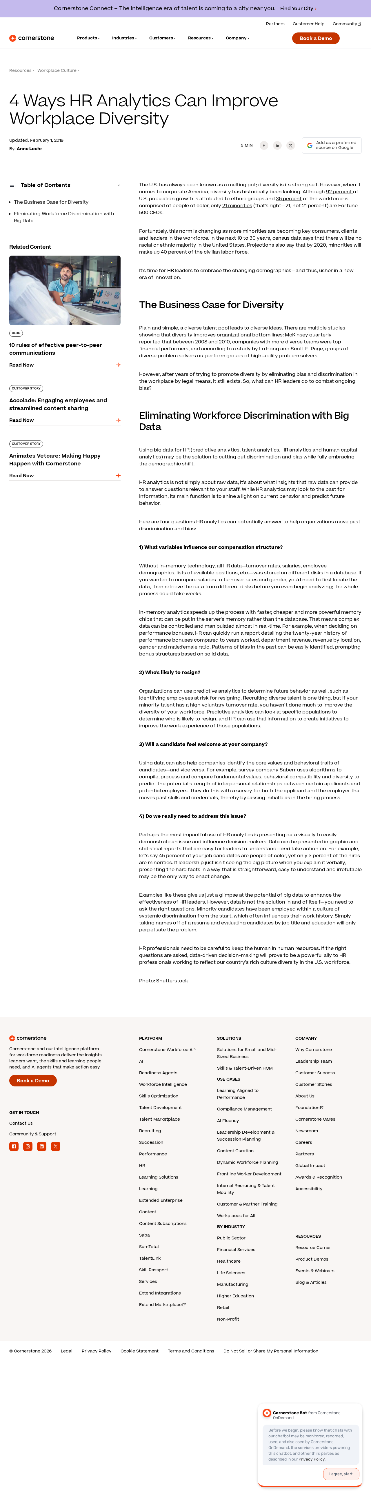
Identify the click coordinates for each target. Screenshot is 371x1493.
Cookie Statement (140, 1351)
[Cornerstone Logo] (31, 38)
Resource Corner (313, 1248)
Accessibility (308, 1189)
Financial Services (236, 1250)
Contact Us (21, 1123)
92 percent (339, 191)
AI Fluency (228, 1121)
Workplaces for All (236, 1216)
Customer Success (315, 1073)
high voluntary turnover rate (223, 705)
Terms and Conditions (191, 1351)
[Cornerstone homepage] (65, 1038)
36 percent (289, 198)
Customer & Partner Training (247, 1204)
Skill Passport (153, 1270)
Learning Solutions (158, 1177)
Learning (148, 1189)
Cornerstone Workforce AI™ (167, 1050)
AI (141, 1061)
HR (142, 1166)
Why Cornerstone (313, 1050)
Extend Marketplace (160, 1305)
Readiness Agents (158, 1073)
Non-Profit (228, 1319)
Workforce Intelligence (163, 1084)
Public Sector (231, 1238)
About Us (304, 1096)
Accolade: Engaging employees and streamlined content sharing (52, 387)
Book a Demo (316, 38)
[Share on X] (290, 145)
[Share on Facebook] (264, 145)
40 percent (174, 252)
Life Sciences (231, 1273)
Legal (66, 1351)
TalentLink (150, 1258)
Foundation (307, 1108)
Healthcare (229, 1261)
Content (147, 1212)
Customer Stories (313, 1084)
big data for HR (172, 450)
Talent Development (160, 1108)
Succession (151, 1142)
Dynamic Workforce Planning (247, 1162)
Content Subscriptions (163, 1224)
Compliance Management (244, 1109)
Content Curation (235, 1151)
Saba (144, 1235)
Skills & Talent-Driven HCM (245, 1068)
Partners (275, 24)
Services (148, 1282)
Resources (20, 71)
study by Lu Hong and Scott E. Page (280, 348)
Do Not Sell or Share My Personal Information (270, 1351)
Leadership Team (313, 1061)
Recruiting (150, 1131)
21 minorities (237, 205)
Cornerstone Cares (315, 1119)
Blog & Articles (311, 1282)
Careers (303, 1142)
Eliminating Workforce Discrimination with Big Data (64, 217)
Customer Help (309, 24)
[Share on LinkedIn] (277, 145)
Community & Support (32, 1134)
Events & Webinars (314, 1271)
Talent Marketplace (159, 1119)
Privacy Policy (96, 1351)
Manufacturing (232, 1284)
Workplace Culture (57, 71)
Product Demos (311, 1259)
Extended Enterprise (161, 1200)
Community (345, 24)
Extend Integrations (160, 1293)
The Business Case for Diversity (51, 202)
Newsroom (306, 1131)
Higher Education (235, 1296)
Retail (223, 1308)
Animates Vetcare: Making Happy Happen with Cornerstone (64, 443)
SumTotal (149, 1247)
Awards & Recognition (318, 1177)
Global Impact (310, 1166)
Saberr (288, 769)
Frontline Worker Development (249, 1174)
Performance (153, 1154)
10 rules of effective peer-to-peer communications (48, 258)
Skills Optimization (158, 1096)
